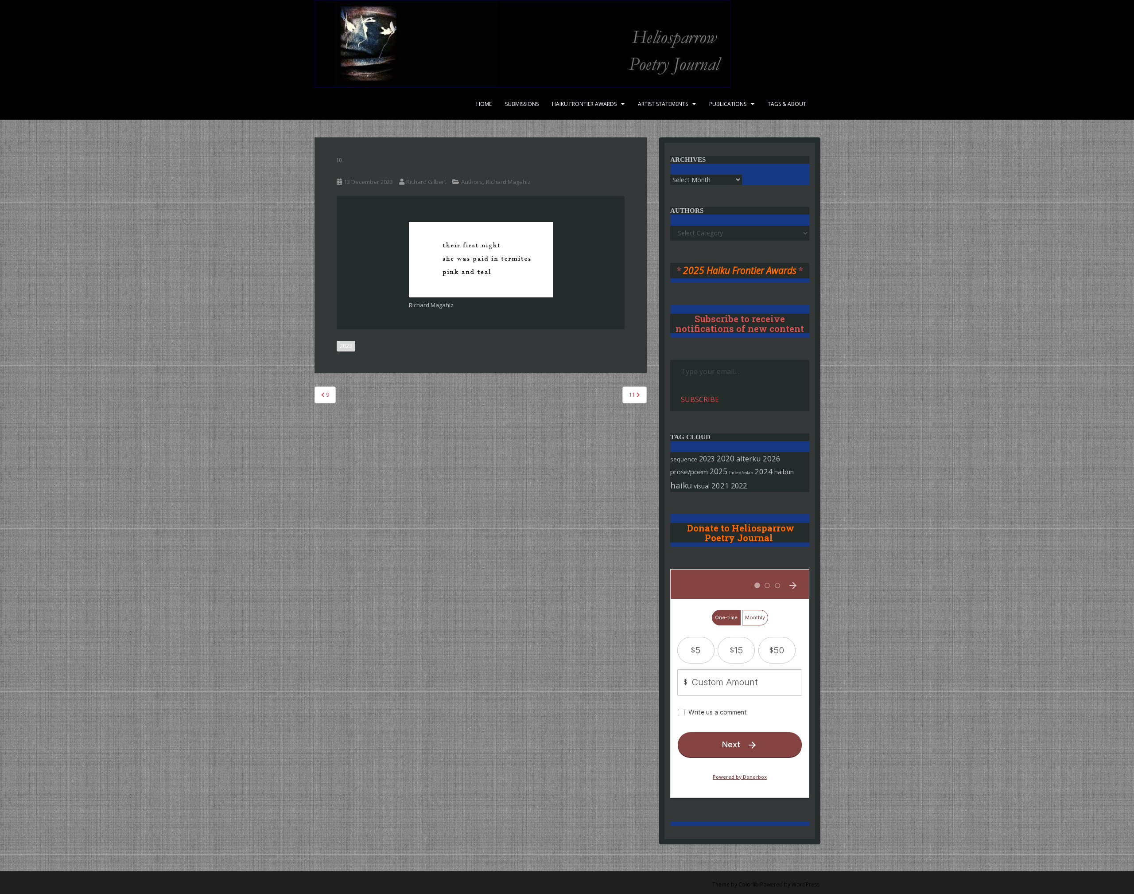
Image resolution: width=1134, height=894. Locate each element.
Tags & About (787, 104)
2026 (772, 458)
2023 (346, 346)
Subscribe (700, 399)
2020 (725, 458)
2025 (718, 471)
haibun (784, 471)
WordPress (805, 884)
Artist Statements (663, 104)
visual (702, 486)
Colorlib (748, 884)
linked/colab (741, 473)
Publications (727, 104)
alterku (748, 458)
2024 (764, 471)
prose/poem (689, 471)
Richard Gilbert (426, 182)
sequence (683, 459)
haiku (681, 485)
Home (484, 104)
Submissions (522, 104)
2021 (720, 485)
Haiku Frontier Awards (584, 104)
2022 (739, 485)
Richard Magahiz (508, 182)
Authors (471, 182)
